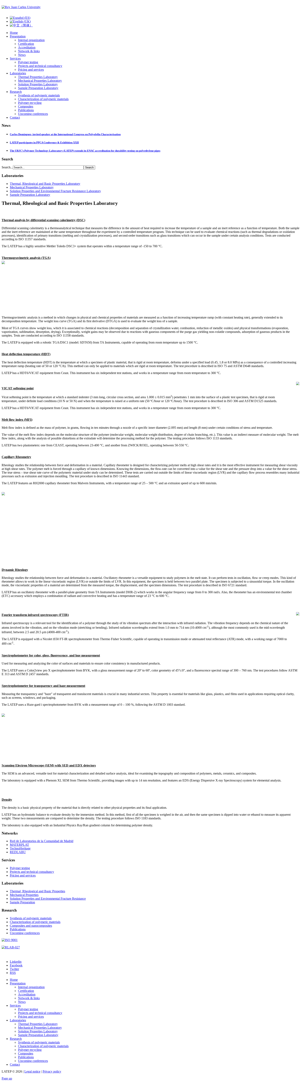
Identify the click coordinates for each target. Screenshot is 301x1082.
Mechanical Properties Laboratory (40, 80)
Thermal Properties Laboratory (38, 77)
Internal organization (31, 40)
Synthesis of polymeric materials (39, 95)
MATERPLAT (19, 844)
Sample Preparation (22, 902)
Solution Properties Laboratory (38, 84)
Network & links (29, 51)
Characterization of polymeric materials (43, 99)
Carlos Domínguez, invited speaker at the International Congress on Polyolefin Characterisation (65, 134)
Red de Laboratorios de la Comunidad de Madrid (41, 841)
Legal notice (32, 1071)
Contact (15, 117)
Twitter (14, 969)
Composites (25, 106)
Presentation (18, 36)
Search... (7, 167)
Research (16, 91)
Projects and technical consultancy (40, 66)
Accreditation (26, 47)
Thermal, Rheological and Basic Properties (37, 891)
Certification (26, 43)
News (22, 55)
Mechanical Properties (24, 895)
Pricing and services (31, 69)
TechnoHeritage (20, 848)
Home (14, 32)
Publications (26, 110)
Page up (7, 1078)
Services (15, 58)
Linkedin (16, 961)
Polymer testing (28, 62)
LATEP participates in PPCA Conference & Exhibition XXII (44, 142)
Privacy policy (52, 1071)
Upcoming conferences (33, 114)
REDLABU (18, 852)
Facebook (16, 965)
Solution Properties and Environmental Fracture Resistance (48, 898)
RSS (13, 972)
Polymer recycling (30, 102)
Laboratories (18, 73)
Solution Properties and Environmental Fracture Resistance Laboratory (55, 191)
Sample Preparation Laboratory (38, 88)
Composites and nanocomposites (31, 925)
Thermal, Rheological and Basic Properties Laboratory (45, 183)
